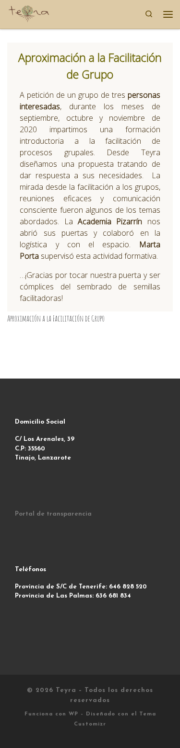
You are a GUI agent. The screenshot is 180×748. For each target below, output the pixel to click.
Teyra (66, 690)
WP (73, 714)
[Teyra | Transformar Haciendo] (28, 13)
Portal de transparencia (53, 514)
